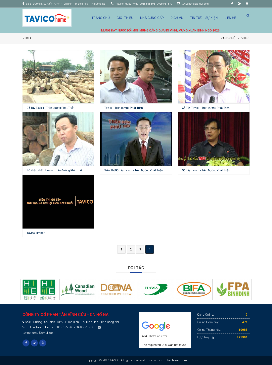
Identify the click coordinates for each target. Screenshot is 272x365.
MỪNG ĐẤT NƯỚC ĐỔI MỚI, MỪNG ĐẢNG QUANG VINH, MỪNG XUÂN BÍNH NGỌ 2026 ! (147, 30)
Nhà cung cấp (152, 18)
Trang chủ (101, 18)
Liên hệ (230, 18)
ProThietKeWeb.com (174, 360)
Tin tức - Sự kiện (204, 18)
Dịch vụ (176, 18)
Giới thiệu (124, 18)
